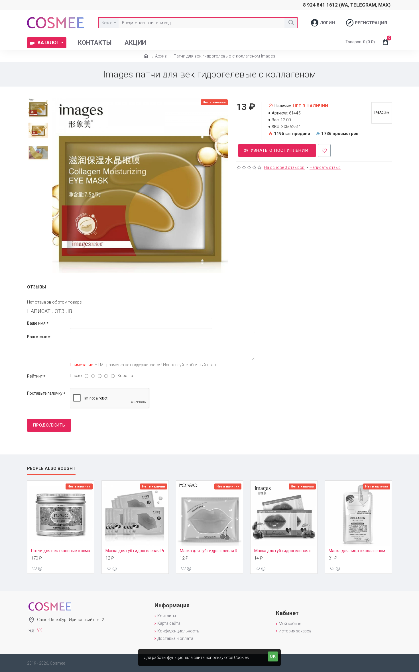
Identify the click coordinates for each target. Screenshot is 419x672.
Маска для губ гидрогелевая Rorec (210, 550)
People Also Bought (51, 468)
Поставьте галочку (44, 393)
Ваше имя (36, 323)
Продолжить (49, 425)
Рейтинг (34, 376)
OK (273, 656)
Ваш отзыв (37, 337)
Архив (161, 56)
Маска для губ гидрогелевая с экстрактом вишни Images (285, 550)
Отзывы (36, 287)
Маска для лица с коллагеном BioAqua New (359, 550)
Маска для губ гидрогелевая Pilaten (136, 550)
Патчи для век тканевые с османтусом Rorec (62, 550)
